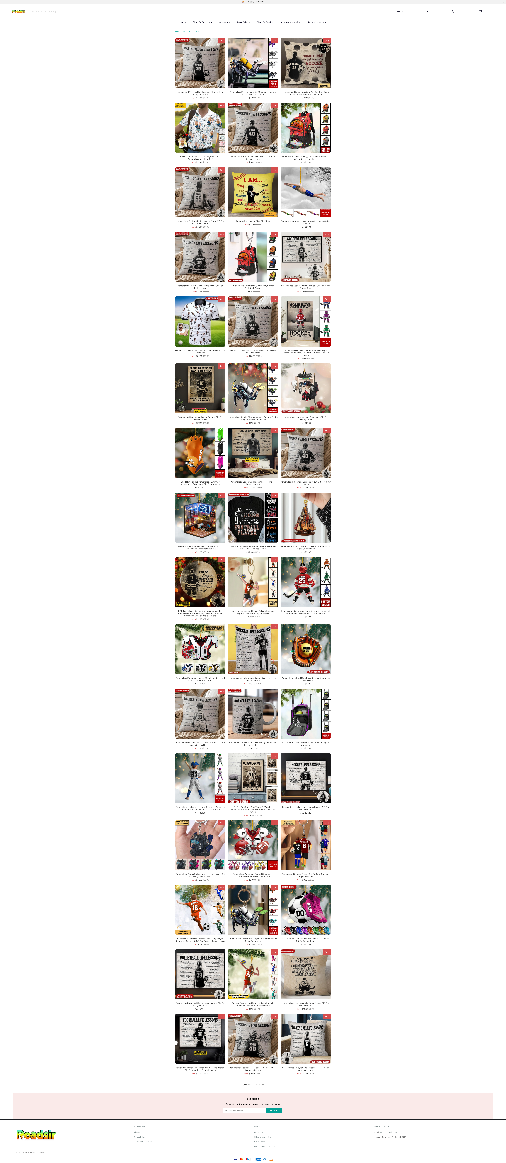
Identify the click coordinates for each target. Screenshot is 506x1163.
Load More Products (253, 1085)
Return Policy (259, 1142)
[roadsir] (18, 11)
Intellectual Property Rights (264, 1146)
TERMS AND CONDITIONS (144, 1142)
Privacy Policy (139, 1137)
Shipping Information (262, 1137)
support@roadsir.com (388, 1132)
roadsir (24, 1152)
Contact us (258, 1132)
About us (137, 1132)
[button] (202, 22)
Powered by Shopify (36, 1152)
